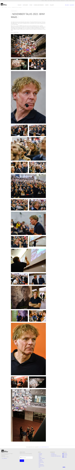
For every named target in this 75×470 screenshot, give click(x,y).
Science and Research (39, 4)
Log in (22, 460)
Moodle (40, 457)
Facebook (65, 453)
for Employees (53, 454)
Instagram (65, 454)
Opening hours (63, 0)
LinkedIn (65, 457)
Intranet (43, 0)
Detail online (58, 0)
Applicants (25, 4)
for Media (53, 453)
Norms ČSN (54, 0)
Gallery (52, 4)
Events (47, 4)
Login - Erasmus (50, 0)
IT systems (67, 0)
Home (2, 7)
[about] (4, 451)
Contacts (70, 0)
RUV (39, 463)
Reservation (41, 464)
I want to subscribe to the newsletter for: (27, 461)
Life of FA (9, 7)
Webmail (46, 0)
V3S (39, 467)
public (22, 462)
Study (31, 4)
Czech (73, 0)
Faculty (19, 4)
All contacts (4, 458)
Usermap (40, 459)
